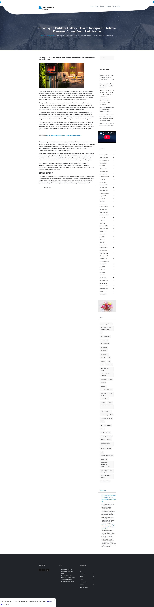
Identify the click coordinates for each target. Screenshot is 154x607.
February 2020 (104, 280)
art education (104, 354)
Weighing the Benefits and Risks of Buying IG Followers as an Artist (107, 109)
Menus (102, 6)
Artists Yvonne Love (66, 579)
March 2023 (103, 204)
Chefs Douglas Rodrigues (68, 577)
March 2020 (103, 277)
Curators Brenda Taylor (67, 581)
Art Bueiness (104, 347)
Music (81, 579)
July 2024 (102, 179)
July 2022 (102, 217)
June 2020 (102, 269)
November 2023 (104, 190)
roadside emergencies (107, 455)
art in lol (103, 357)
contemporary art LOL (106, 379)
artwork (103, 361)
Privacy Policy (116, 6)
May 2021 (102, 239)
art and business (105, 336)
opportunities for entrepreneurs (105, 444)
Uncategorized (84, 587)
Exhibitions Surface (66, 569)
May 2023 (102, 201)
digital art (103, 386)
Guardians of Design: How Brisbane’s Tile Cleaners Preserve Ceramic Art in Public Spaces (107, 93)
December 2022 (104, 212)
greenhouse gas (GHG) (107, 415)
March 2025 (103, 168)
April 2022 (102, 223)
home (102, 422)
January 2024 (103, 187)
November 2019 (104, 288)
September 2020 (104, 261)
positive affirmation (106, 448)
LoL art (102, 429)
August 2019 (103, 294)
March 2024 (103, 182)
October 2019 (103, 291)
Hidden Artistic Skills (106, 418)
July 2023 (102, 198)
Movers (103, 439)
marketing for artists (106, 436)
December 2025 (104, 157)
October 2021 (103, 231)
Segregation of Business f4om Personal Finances (105, 464)
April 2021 (102, 242)
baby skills (109, 365)
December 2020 (104, 253)
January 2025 (103, 174)
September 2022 (104, 215)
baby (102, 365)
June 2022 (102, 220)
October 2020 (103, 258)
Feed (104, 490)
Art (80, 571)
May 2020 (102, 272)
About (96, 6)
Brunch (109, 6)
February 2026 (104, 155)
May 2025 (102, 166)
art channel (104, 350)
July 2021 (102, 236)
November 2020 (104, 256)
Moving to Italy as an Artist (107, 114)
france (110, 402)
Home (91, 6)
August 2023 (103, 196)
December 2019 (104, 286)
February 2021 (104, 247)
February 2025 (104, 171)
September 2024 (104, 176)
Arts (109, 357)
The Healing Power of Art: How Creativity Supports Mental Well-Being (106, 118)
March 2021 (103, 245)
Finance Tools (104, 399)
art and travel (104, 340)
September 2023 (104, 193)
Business (82, 574)
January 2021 (103, 250)
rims (102, 452)
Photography (51, 36)
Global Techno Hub (106, 411)
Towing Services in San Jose (106, 476)
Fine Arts (103, 402)
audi (109, 361)
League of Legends (106, 425)
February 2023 (104, 206)
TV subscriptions (105, 481)
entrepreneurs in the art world (106, 394)
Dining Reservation (66, 575)
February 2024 (104, 185)
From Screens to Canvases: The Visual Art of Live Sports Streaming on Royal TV (107, 78)
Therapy (82, 584)
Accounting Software (106, 324)
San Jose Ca (104, 459)
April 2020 (102, 275)
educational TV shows (106, 390)
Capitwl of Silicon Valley (105, 369)
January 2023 (103, 209)
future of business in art (106, 407)
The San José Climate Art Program (106, 471)
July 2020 (102, 267)
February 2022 (104, 226)
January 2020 (103, 283)
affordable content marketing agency (106, 328)
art (101, 333)
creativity (103, 382)
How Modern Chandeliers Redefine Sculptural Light (107, 124)
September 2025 (104, 160)
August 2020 (103, 264)
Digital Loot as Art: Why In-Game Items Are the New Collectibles (107, 85)
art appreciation (105, 343)
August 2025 (103, 163)
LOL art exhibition (105, 432)
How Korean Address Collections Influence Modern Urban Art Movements (105, 101)
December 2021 (104, 228)
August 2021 (103, 234)
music (109, 439)
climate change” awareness (105, 374)
